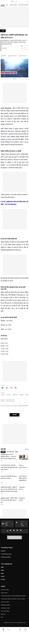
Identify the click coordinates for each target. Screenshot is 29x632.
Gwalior (16, 405)
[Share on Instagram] (15, 388)
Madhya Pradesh (10, 405)
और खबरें (14, 415)
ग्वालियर (3, 31)
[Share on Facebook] (2, 388)
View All (26, 449)
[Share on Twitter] (7, 388)
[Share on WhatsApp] (11, 388)
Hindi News (3, 405)
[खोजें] (28, 2)
